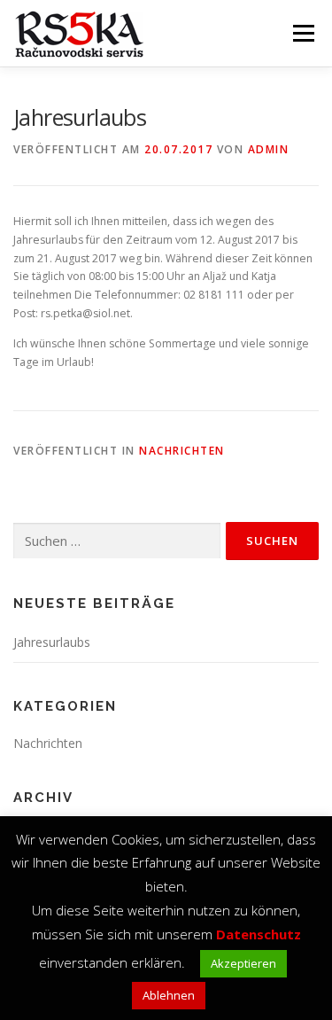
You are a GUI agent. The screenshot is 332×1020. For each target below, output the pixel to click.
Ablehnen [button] (169, 995)
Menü (302, 33)
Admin (269, 149)
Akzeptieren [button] (243, 963)
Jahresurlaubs (51, 642)
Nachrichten (182, 450)
